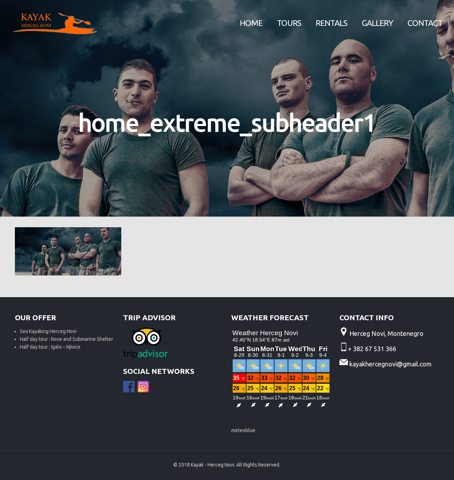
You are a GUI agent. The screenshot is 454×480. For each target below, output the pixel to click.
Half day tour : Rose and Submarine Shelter (66, 339)
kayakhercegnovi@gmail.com (390, 363)
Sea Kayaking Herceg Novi (48, 331)
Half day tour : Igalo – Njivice (50, 347)
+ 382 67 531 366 (373, 348)
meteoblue (243, 430)
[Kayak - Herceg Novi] (54, 23)
